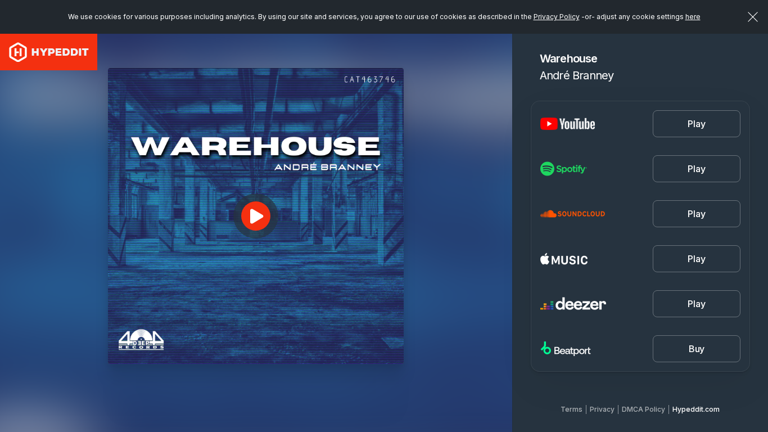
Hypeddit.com (696, 409)
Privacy (602, 409)
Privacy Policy (557, 16)
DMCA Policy (643, 409)
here (693, 16)
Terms (571, 409)
